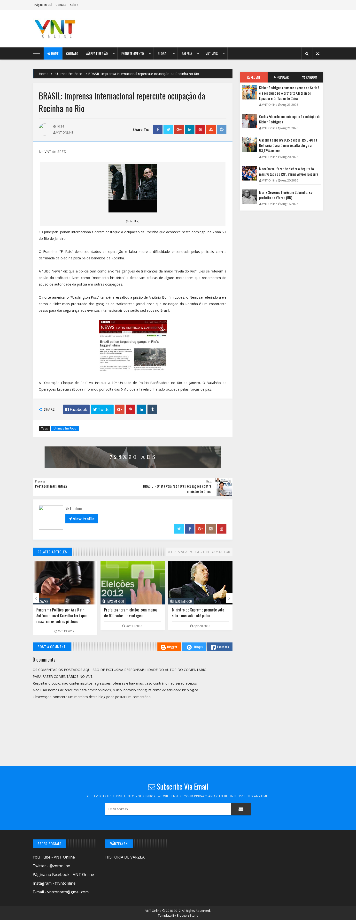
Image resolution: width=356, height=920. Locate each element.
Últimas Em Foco (68, 73)
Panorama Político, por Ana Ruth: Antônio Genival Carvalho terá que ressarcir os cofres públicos (61, 615)
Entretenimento (132, 53)
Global (162, 53)
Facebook (223, 646)
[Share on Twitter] (168, 129)
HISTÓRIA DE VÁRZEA (125, 857)
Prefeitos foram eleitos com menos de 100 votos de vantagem (130, 612)
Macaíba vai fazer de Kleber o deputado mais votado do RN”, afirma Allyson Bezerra (288, 171)
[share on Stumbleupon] (211, 129)
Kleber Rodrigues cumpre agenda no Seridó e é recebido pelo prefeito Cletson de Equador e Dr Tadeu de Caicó (289, 93)
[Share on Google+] (179, 129)
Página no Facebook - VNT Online (63, 874)
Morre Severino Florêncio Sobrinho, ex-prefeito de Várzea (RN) (286, 194)
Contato (61, 5)
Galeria (186, 53)
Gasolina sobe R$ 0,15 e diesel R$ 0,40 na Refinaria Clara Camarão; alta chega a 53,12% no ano (288, 145)
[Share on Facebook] (158, 129)
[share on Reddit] (221, 129)
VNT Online (153, 910)
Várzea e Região (97, 53)
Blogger (172, 646)
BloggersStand (187, 915)
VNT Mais (212, 53)
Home (54, 53)
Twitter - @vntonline (51, 865)
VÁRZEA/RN (41, 601)
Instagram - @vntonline (54, 883)
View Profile (81, 518)
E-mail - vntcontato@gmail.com (61, 892)
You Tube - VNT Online (54, 857)
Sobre (74, 5)
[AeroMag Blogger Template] (75, 28)
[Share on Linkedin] (189, 129)
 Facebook (76, 409)
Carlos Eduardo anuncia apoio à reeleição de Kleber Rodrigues (289, 119)
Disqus (198, 646)
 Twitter (102, 409)
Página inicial (43, 5)
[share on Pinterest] (200, 129)
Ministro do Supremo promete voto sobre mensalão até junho (198, 612)
